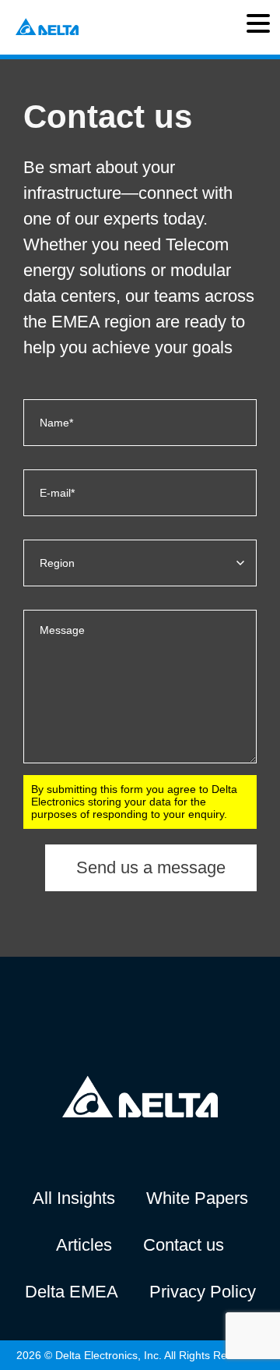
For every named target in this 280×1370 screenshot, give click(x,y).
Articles (84, 1245)
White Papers (197, 1198)
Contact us (183, 1245)
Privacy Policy (202, 1291)
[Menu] (258, 27)
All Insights (74, 1198)
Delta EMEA (71, 1291)
